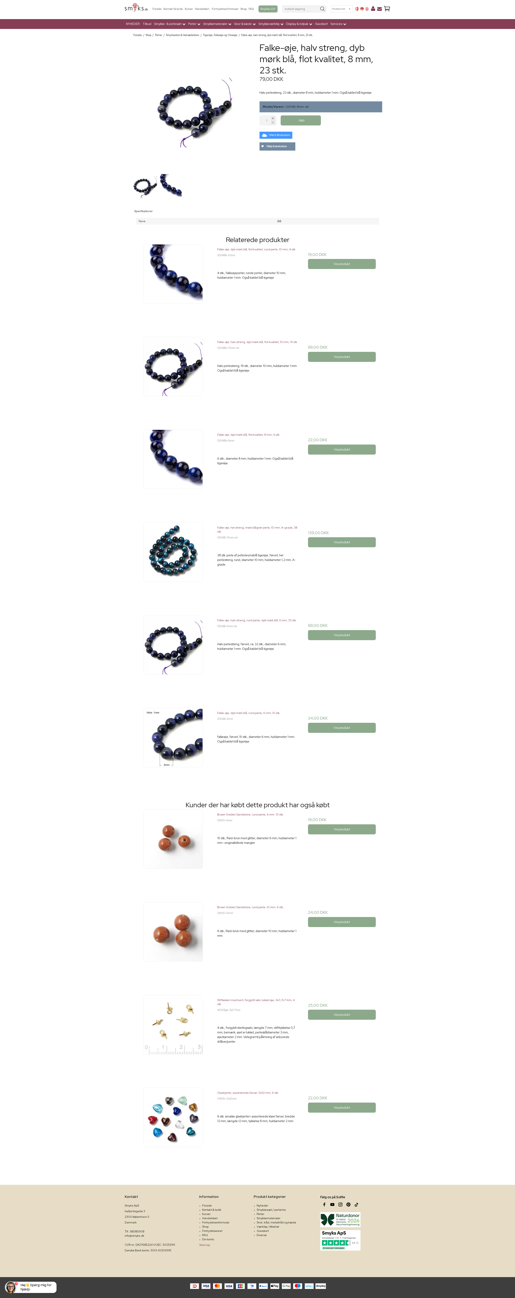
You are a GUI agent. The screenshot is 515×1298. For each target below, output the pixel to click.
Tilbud (147, 24)
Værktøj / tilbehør (268, 1226)
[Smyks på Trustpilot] (340, 1240)
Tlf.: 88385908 (134, 1231)
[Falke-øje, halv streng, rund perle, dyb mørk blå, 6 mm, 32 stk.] (173, 655)
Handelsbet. (202, 9)
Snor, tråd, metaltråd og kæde (276, 1222)
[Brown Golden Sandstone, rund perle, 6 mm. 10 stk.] (173, 849)
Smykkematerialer (268, 1218)
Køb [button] (302, 120)
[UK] (367, 9)
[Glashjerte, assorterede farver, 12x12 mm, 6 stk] (173, 1128)
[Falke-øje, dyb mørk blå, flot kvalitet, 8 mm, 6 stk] (173, 470)
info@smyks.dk (134, 1235)
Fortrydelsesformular (225, 9)
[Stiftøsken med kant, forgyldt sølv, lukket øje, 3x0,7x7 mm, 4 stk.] (173, 1035)
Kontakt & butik (173, 9)
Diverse (262, 1235)
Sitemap (204, 1245)
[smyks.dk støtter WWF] (340, 1219)
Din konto (208, 1239)
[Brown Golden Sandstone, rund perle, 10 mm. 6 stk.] (173, 942)
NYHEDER (133, 24)
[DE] (362, 9)
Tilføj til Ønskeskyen (279, 135)
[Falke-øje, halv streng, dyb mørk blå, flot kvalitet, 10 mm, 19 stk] (173, 377)
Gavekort (321, 24)
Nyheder (262, 1205)
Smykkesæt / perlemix (271, 1210)
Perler (260, 1214)
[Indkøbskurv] (387, 9)
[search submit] (322, 8)
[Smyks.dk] (136, 9)
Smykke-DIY (268, 9)
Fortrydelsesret (212, 1231)
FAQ (251, 9)
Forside (157, 9)
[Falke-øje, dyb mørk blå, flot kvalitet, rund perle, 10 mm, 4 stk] (173, 284)
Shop (243, 9)
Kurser (189, 9)
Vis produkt (342, 264)
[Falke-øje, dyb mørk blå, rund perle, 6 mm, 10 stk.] (173, 748)
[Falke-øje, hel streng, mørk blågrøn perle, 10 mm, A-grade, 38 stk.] (173, 563)
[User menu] (373, 9)
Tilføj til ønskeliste (276, 146)
